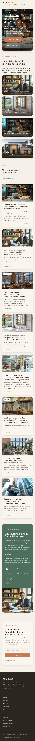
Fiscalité (5, 700)
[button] (30, 3)
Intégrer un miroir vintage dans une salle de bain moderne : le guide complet (15, 337)
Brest (4, 709)
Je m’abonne (17, 655)
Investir (5, 697)
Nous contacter (7, 720)
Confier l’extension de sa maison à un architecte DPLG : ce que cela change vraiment (16, 377)
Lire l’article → (27, 223)
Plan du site (6, 726)
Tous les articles (7, 178)
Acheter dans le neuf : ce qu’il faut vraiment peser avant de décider (13, 460)
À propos (5, 717)
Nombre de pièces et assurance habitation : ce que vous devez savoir (14, 294)
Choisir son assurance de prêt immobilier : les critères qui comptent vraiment (16, 206)
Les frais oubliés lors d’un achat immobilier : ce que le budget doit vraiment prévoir (16, 420)
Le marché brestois (12, 45)
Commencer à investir (13, 39)
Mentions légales (8, 723)
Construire (6, 706)
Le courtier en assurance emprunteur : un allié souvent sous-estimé (14, 252)
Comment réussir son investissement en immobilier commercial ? (14, 501)
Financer (5, 703)
